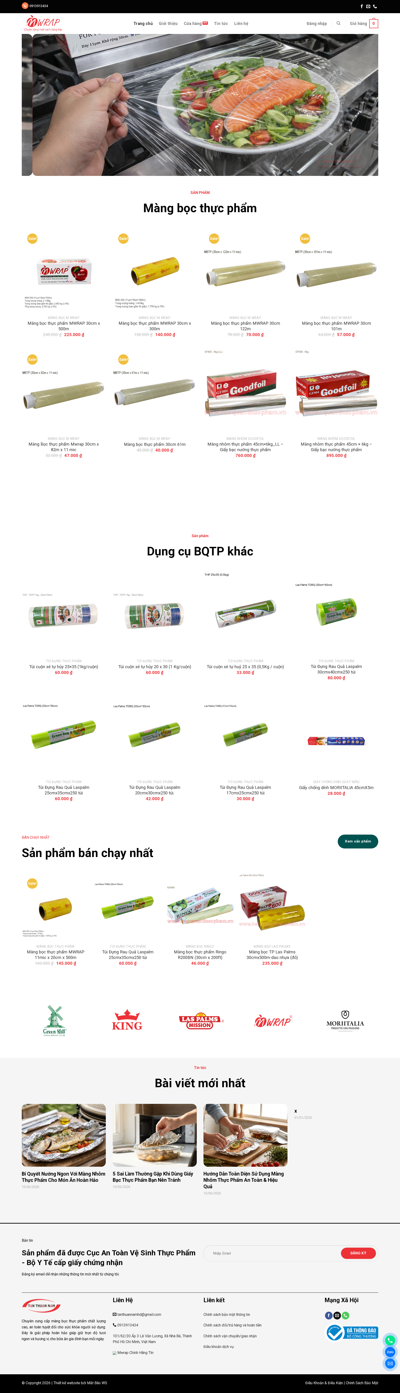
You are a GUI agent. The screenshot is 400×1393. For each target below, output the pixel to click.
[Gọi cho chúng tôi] (375, 6)
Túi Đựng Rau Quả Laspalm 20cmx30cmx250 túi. (154, 790)
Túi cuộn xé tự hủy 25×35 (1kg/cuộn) (63, 666)
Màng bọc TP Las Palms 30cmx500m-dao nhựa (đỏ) (272, 954)
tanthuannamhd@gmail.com (139, 1314)
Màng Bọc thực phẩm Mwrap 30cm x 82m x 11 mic (63, 447)
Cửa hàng (193, 23)
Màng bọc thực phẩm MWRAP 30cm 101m (336, 326)
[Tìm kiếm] (338, 23)
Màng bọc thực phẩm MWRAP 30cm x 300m (154, 326)
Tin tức (221, 23)
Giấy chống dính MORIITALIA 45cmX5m (336, 787)
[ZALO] (390, 1352)
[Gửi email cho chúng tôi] (368, 6)
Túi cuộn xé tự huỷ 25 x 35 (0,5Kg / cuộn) (245, 666)
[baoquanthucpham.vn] (45, 23)
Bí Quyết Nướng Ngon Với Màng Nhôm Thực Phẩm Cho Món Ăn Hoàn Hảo (63, 1177)
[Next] (365, 105)
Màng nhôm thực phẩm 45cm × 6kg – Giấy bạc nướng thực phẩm (336, 447)
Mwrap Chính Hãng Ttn (135, 1352)
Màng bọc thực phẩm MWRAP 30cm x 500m (64, 326)
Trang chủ (143, 23)
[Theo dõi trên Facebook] (362, 6)
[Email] (390, 1363)
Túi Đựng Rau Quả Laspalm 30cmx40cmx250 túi (336, 669)
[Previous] (35, 105)
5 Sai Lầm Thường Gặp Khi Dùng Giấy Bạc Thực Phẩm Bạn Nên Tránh (153, 1177)
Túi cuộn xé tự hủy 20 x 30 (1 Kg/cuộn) (154, 666)
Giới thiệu (168, 23)
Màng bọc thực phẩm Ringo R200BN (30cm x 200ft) (200, 954)
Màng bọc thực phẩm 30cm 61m (154, 444)
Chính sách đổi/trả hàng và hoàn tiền (232, 1325)
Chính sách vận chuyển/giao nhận (230, 1336)
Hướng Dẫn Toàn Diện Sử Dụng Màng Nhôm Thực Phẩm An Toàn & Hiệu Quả (243, 1180)
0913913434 (38, 6)
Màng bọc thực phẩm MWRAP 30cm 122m (245, 326)
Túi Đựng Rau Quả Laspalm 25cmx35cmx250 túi (63, 790)
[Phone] (390, 1340)
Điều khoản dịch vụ (218, 1346)
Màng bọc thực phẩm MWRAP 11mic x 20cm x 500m (55, 954)
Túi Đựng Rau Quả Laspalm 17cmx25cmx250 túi (245, 790)
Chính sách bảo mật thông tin (226, 1314)
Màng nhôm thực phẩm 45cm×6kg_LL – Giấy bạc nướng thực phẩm (245, 447)
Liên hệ (241, 23)
